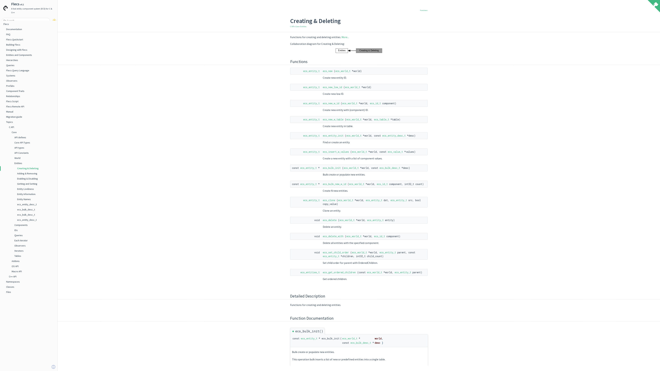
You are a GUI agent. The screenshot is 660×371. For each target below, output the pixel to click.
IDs (16, 230)
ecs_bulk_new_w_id (334, 184)
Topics (9, 121)
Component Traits (15, 91)
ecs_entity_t (311, 71)
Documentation (14, 29)
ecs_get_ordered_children (339, 272)
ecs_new (327, 71)
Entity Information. (26, 194)
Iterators (19, 250)
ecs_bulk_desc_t (26, 209)
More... (345, 37)
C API (11, 127)
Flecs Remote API (15, 106)
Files (8, 292)
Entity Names (24, 199)
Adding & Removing (27, 173)
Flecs (6, 24)
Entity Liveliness (25, 188)
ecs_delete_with (333, 236)
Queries (10, 65)
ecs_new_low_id (332, 87)
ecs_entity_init (333, 135)
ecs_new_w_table (333, 119)
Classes (10, 286)
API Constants (21, 152)
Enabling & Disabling (27, 178)
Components (21, 225)
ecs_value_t (395, 151)
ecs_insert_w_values (336, 151)
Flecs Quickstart (14, 39)
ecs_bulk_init (332, 168)
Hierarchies (12, 60)
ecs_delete (330, 220)
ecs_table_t (381, 119)
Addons (16, 261)
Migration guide (14, 116)
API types (19, 147)
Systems (10, 75)
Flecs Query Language (17, 70)
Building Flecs (13, 44)
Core (14, 132)
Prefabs (10, 85)
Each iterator (21, 240)
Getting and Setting (27, 183)
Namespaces (13, 281)
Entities (18, 163)
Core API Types (22, 142)
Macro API (17, 271)
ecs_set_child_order (336, 252)
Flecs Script (12, 101)
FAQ (8, 34)
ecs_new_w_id (331, 103)
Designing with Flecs (16, 49)
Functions (424, 10)
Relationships (13, 96)
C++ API (12, 276)
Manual (9, 111)
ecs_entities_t (310, 272)
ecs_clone (329, 200)
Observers (11, 80)
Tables (17, 255)
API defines (20, 137)
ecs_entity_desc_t (27, 204)
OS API (15, 266)
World (17, 158)
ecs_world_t (342, 71)
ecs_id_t (375, 103)
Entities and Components (19, 55)
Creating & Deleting (27, 168)
